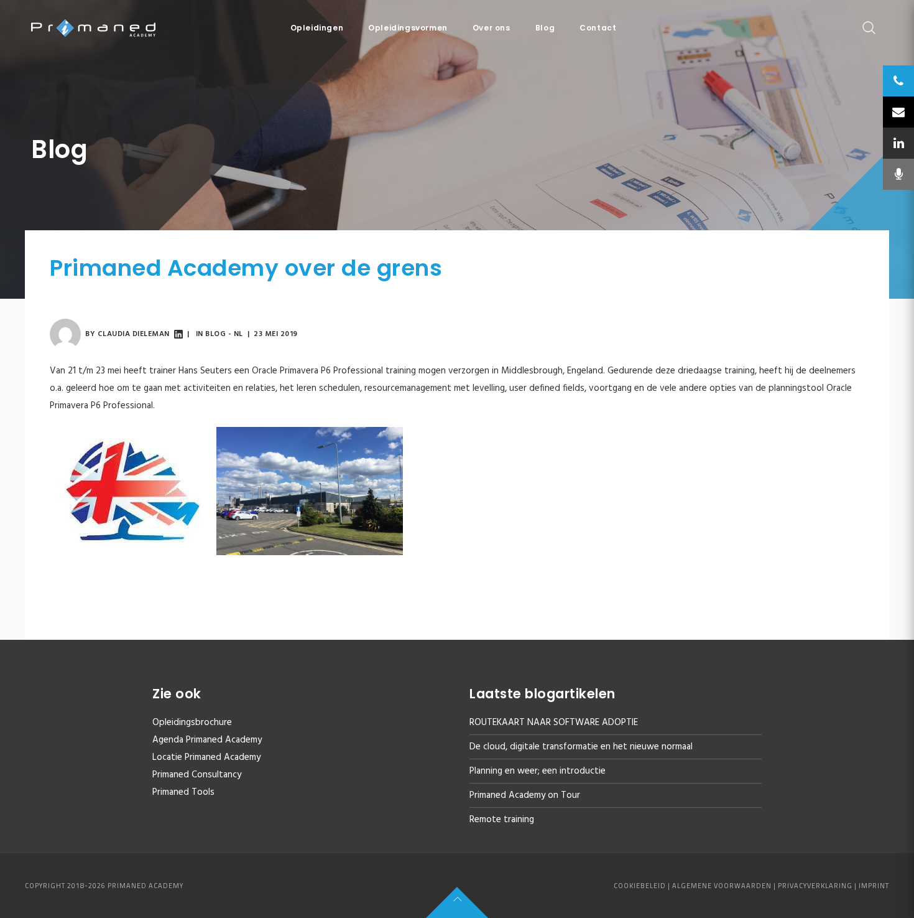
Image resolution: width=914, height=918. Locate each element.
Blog (545, 27)
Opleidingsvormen (408, 27)
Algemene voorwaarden (722, 886)
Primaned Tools (183, 792)
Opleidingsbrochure (192, 722)
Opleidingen (317, 27)
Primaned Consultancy (196, 774)
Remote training (501, 819)
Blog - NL (224, 334)
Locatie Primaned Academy (206, 757)
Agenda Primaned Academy (207, 740)
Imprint (874, 886)
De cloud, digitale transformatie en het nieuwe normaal (581, 746)
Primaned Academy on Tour (524, 795)
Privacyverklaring (815, 886)
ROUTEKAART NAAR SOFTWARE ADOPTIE (553, 722)
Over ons (491, 27)
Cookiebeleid (640, 886)
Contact (597, 27)
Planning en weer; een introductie (537, 771)
